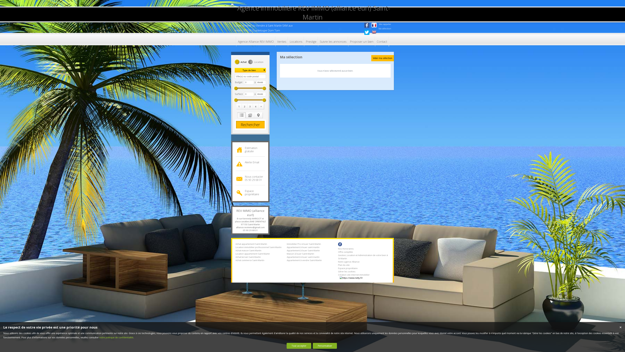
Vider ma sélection (382, 58)
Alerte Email (252, 162)
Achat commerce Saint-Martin (250, 260)
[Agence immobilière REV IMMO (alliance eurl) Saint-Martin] (312, 17)
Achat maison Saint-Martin (248, 250)
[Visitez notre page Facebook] (366, 28)
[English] (374, 32)
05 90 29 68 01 (250, 230)
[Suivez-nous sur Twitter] (366, 34)
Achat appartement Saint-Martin (251, 243)
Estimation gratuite (251, 149)
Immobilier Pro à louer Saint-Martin (304, 243)
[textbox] (250, 76)
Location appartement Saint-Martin (253, 253)
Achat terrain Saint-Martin (248, 257)
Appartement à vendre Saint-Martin (304, 260)
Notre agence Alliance (349, 261)
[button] (241, 62)
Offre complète (345, 251)
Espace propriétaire (252, 192)
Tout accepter (299, 345)
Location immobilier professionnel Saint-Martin (259, 247)
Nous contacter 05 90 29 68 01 (254, 178)
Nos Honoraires (346, 248)
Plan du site (344, 265)
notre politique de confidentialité (116, 337)
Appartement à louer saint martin (303, 247)
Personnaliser (325, 345)
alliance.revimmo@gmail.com (250, 227)
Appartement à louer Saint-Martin (303, 250)
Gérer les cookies (346, 271)
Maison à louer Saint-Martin (300, 253)
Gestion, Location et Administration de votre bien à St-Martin (363, 257)
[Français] (374, 25)
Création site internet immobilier (354, 274)
